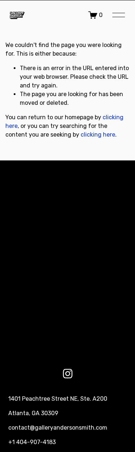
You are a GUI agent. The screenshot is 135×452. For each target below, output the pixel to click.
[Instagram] (68, 374)
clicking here (98, 134)
